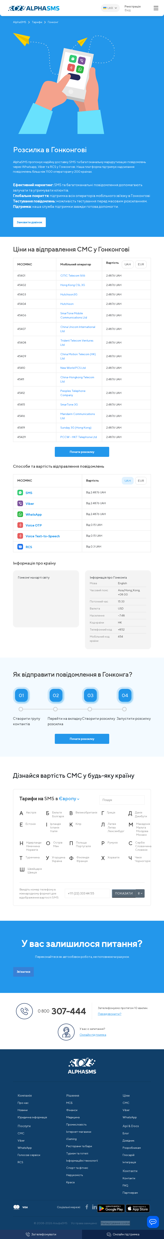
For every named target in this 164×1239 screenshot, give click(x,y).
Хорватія (113, 857)
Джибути (141, 816)
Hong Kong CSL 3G (72, 285)
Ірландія (55, 823)
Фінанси (71, 1110)
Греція (111, 812)
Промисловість (76, 1124)
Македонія (143, 823)
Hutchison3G (68, 294)
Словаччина (143, 846)
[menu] (156, 8)
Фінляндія (82, 857)
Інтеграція (129, 1162)
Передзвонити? (109, 1014)
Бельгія (57, 812)
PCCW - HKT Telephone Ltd (78, 437)
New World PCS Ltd (73, 367)
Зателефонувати (43, 1234)
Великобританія (86, 812)
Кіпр (78, 823)
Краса (70, 1182)
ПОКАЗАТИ (124, 893)
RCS (20, 1162)
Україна (57, 861)
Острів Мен (57, 844)
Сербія (140, 842)
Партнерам (130, 1192)
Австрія (31, 812)
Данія (138, 812)
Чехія (138, 857)
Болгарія (58, 816)
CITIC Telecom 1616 (72, 275)
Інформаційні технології (82, 1160)
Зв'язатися (23, 971)
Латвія (112, 823)
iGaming (71, 1139)
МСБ (69, 1102)
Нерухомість (74, 1175)
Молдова (142, 831)
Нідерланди (33, 842)
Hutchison (67, 303)
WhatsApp (25, 1147)
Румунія (113, 842)
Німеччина (33, 846)
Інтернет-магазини (78, 1131)
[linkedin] (94, 1207)
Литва (112, 827)
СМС (21, 1133)
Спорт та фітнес (77, 1167)
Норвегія (32, 849)
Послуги (24, 1126)
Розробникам (132, 1147)
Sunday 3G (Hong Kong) (75, 427)
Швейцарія (35, 868)
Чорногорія (142, 861)
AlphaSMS (19, 22)
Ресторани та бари (79, 1146)
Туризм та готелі (77, 1153)
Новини (23, 1110)
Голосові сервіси (29, 1155)
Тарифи (37, 22)
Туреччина (32, 857)
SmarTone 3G (69, 404)
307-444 (62, 1011)
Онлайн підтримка (126, 1234)
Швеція (32, 872)
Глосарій (128, 1155)
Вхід (128, 10)
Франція (82, 861)
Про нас (23, 1102)
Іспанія (54, 827)
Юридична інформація (32, 1117)
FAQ (125, 1185)
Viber (21, 1140)
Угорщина (58, 857)
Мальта (141, 827)
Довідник (128, 1140)
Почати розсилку (82, 451)
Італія (53, 831)
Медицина (73, 1117)
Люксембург (116, 831)
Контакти (129, 1178)
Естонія (31, 823)
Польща (81, 842)
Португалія (83, 846)
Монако (141, 834)
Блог (126, 1133)
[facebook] (87, 1207)
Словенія (141, 849)
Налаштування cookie (115, 1223)
